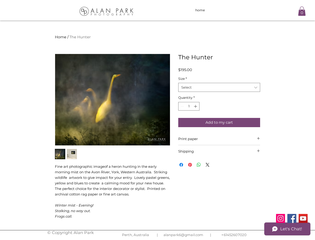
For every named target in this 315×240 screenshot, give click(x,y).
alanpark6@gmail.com (183, 235)
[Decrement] (182, 106)
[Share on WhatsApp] (199, 165)
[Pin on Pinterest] (190, 165)
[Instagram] (280, 218)
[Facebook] (291, 218)
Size (182, 79)
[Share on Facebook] (181, 165)
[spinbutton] (189, 106)
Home (60, 37)
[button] (302, 11)
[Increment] (196, 106)
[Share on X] (207, 165)
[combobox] (219, 87)
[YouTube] (303, 218)
